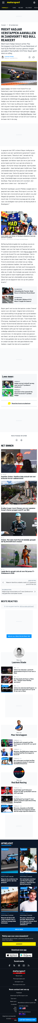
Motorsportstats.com (19, 984)
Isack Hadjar (5, 89)
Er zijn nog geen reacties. (19, 606)
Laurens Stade (9, 56)
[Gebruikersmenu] (34, 2)
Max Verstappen (7, 94)
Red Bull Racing (26, 114)
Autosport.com (19, 981)
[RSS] (28, 965)
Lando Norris (24, 99)
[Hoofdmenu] (3, 2)
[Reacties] (34, 57)
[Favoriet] (29, 57)
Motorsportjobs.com (19, 978)
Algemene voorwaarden (9, 1016)
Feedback (19, 992)
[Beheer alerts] (21, 440)
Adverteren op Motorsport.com (19, 995)
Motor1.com (19, 976)
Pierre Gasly (28, 252)
